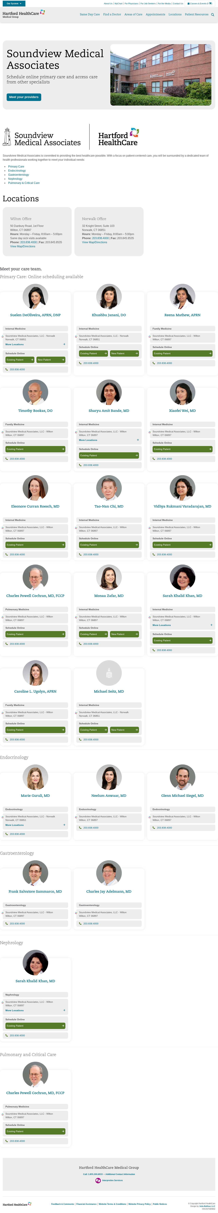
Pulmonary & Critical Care (24, 182)
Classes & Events (198, 3)
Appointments (155, 14)
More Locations (14, 344)
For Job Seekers (148, 3)
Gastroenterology (18, 174)
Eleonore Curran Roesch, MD (35, 506)
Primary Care (16, 166)
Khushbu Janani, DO (109, 315)
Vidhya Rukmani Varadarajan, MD (182, 506)
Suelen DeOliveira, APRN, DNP (35, 315)
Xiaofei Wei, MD (182, 411)
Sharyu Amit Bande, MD (109, 411)
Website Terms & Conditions (112, 1204)
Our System (13, 3)
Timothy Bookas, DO (35, 411)
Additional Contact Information (120, 1174)
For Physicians (131, 3)
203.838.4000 (28, 242)
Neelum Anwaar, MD (108, 796)
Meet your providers (23, 97)
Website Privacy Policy (139, 1204)
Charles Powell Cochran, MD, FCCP (35, 596)
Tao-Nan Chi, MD (109, 506)
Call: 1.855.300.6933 (93, 1174)
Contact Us (178, 3)
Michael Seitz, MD (109, 691)
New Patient (44, 359)
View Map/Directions (22, 246)
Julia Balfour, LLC (207, 1206)
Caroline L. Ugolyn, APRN (35, 691)
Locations (175, 14)
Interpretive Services (112, 1180)
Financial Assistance (86, 1204)
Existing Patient (15, 359)
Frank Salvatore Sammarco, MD (35, 892)
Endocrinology (17, 170)
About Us (108, 3)
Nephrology (15, 178)
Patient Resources (196, 14)
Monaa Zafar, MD (109, 596)
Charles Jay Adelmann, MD (108, 892)
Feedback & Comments (62, 1204)
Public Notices (160, 1204)
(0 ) (209, 3)
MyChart (118, 3)
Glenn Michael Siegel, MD (182, 796)
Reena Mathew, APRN (182, 315)
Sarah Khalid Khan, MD (182, 596)
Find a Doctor (112, 14)
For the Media (164, 3)
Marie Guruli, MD (35, 796)
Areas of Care (133, 14)
